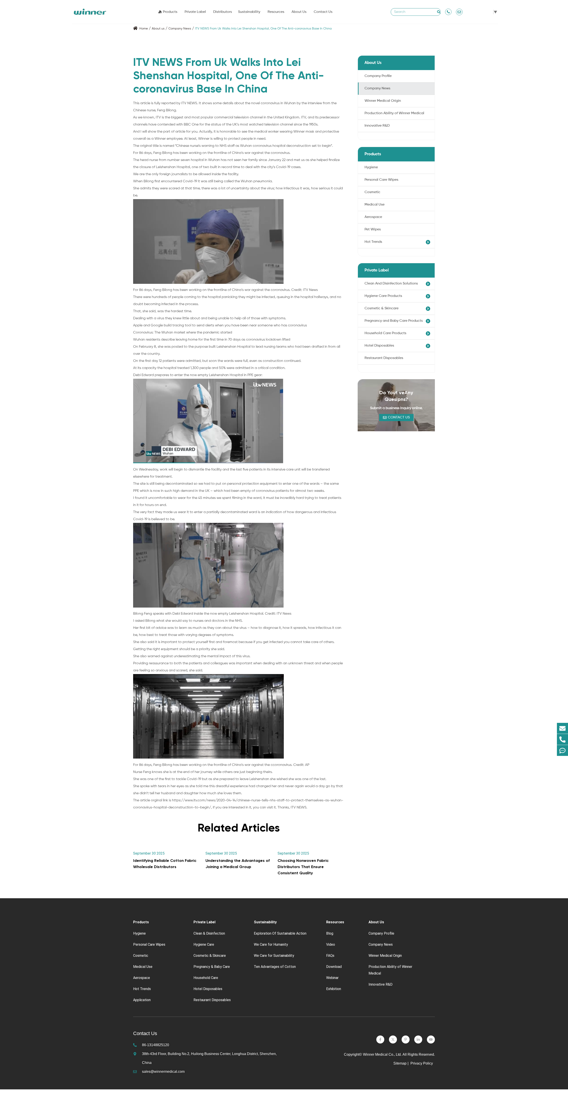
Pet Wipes (373, 229)
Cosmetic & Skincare (381, 308)
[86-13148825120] (562, 739)
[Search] (438, 12)
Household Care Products (385, 333)
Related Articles (239, 827)
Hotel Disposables (379, 345)
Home (143, 28)
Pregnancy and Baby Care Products (394, 321)
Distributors (222, 12)
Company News (179, 28)
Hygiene (371, 167)
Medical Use (375, 204)
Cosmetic (372, 192)
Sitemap (399, 1063)
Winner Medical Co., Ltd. (382, 1054)
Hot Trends (373, 242)
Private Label (195, 12)
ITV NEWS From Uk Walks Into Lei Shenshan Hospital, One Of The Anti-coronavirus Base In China (263, 28)
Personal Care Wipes (381, 180)
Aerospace (373, 217)
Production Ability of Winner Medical (394, 113)
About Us (299, 12)
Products (170, 12)
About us (158, 28)
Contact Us (323, 12)
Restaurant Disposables (384, 358)
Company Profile (378, 76)
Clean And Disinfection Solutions (391, 283)
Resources (276, 12)
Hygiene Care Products (383, 296)
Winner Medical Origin (383, 101)
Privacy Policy (422, 1063)
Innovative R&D (377, 125)
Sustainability (249, 12)
